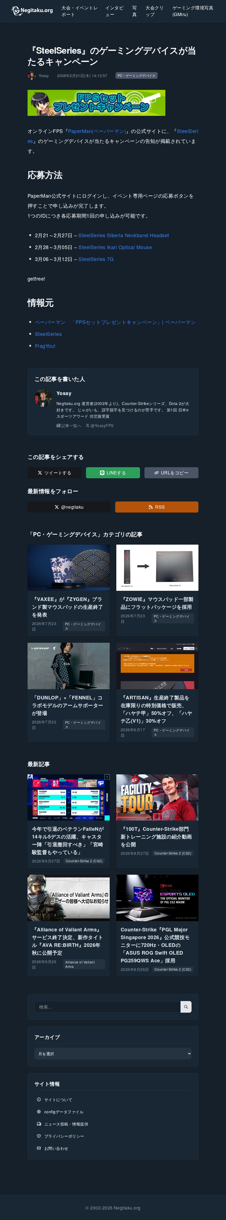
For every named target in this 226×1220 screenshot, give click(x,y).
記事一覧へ (71, 425)
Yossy (64, 393)
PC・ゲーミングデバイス (136, 75)
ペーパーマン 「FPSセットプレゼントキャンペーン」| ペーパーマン (115, 321)
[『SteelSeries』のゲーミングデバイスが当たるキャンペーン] (113, 103)
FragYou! (45, 345)
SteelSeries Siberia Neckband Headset (124, 235)
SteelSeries (48, 333)
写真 (134, 10)
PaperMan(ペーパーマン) (97, 130)
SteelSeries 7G (96, 258)
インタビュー (114, 10)
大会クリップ (155, 10)
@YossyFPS (102, 425)
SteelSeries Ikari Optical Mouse (115, 246)
